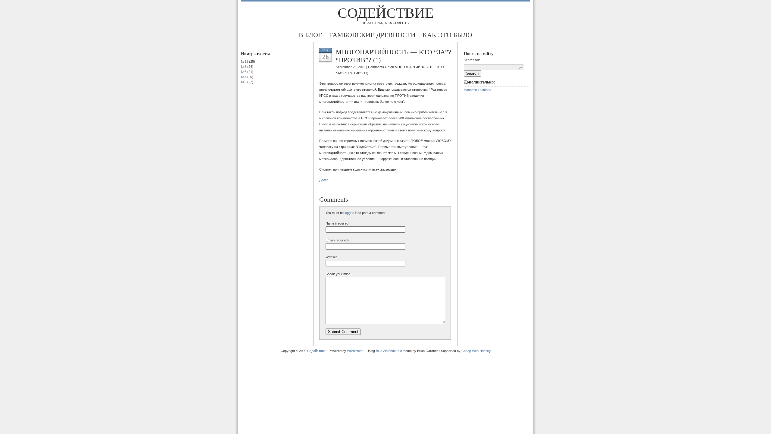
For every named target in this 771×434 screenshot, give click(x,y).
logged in (351, 213)
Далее (324, 180)
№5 (243, 66)
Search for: (472, 60)
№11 (244, 61)
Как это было (447, 35)
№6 (243, 72)
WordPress (355, 351)
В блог (310, 35)
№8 (243, 82)
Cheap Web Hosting (476, 351)
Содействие (386, 13)
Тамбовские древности (372, 35)
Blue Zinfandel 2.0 (389, 351)
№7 (243, 77)
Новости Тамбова (477, 90)
